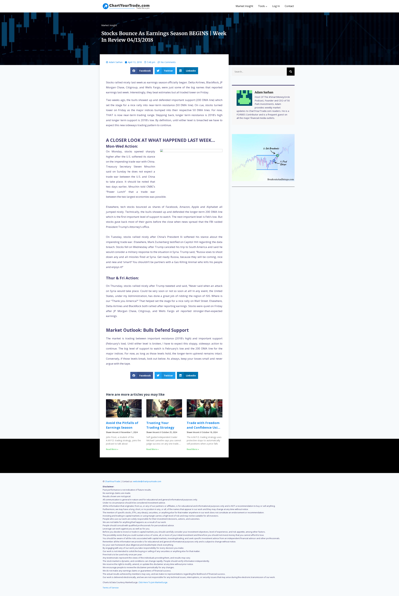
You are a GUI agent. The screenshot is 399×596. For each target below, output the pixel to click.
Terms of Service (111, 587)
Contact (289, 6)
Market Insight (244, 6)
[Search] (291, 72)
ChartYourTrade (112, 481)
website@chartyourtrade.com (147, 481)
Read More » (112, 449)
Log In (276, 6)
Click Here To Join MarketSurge (153, 582)
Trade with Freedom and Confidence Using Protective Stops (204, 427)
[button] (141, 70)
